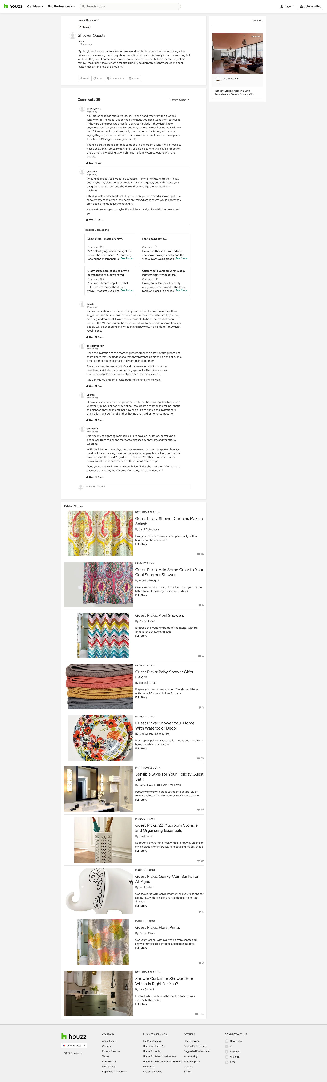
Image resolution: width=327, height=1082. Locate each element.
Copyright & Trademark (114, 1071)
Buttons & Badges (152, 1071)
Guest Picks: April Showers (159, 615)
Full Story (141, 544)
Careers (106, 1046)
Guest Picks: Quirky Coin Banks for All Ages (166, 879)
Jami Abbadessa (149, 529)
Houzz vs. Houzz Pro (154, 1046)
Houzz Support (192, 1061)
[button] (179, 99)
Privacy (106, 1051)
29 (202, 860)
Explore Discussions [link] (88, 20)
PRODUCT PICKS (144, 563)
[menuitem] (35, 6)
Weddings (84, 27)
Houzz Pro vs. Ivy (152, 1051)
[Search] (83, 6)
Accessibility (190, 1056)
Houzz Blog (236, 1041)
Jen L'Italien (146, 887)
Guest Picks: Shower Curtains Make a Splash (169, 521)
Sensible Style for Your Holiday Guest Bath (169, 777)
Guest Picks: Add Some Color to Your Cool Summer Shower (169, 572)
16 (202, 554)
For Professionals (152, 1041)
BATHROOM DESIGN (146, 512)
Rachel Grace (147, 621)
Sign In (187, 1071)
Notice (116, 1051)
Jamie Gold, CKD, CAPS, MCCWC (160, 785)
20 (202, 758)
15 (202, 809)
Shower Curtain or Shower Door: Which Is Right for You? (164, 981)
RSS (232, 1062)
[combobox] (130, 6)
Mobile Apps (108, 1066)
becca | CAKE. (147, 682)
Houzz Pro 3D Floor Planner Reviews (162, 1061)
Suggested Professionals (197, 1051)
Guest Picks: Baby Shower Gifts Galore (164, 674)
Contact (188, 1066)
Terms (105, 1056)
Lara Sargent (146, 989)
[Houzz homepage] (13, 6)
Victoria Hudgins (149, 580)
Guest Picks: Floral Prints (157, 927)
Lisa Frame (145, 836)
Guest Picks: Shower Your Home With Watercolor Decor (164, 725)
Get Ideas (34, 6)
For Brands (149, 1066)
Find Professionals (59, 6)
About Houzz (109, 1041)
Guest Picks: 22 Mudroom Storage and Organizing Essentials (166, 828)
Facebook (235, 1051)
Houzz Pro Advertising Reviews (159, 1056)
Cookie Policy (109, 1061)
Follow (135, 78)
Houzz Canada (191, 1041)
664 (201, 1014)
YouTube (234, 1056)
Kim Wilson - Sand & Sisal (154, 733)
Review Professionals (195, 1046)
